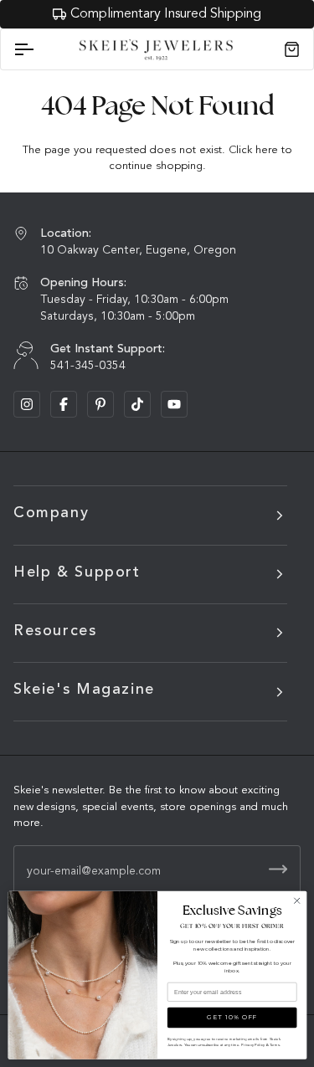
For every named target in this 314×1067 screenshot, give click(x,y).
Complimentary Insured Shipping (165, 14)
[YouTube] (174, 404)
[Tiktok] (137, 404)
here (266, 150)
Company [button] (51, 513)
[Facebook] (63, 404)
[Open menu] (38, 49)
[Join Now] (278, 869)
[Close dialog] (296, 900)
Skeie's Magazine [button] (84, 689)
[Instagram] (26, 404)
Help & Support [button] (77, 572)
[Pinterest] (100, 404)
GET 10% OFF (231, 1017)
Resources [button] (55, 631)
